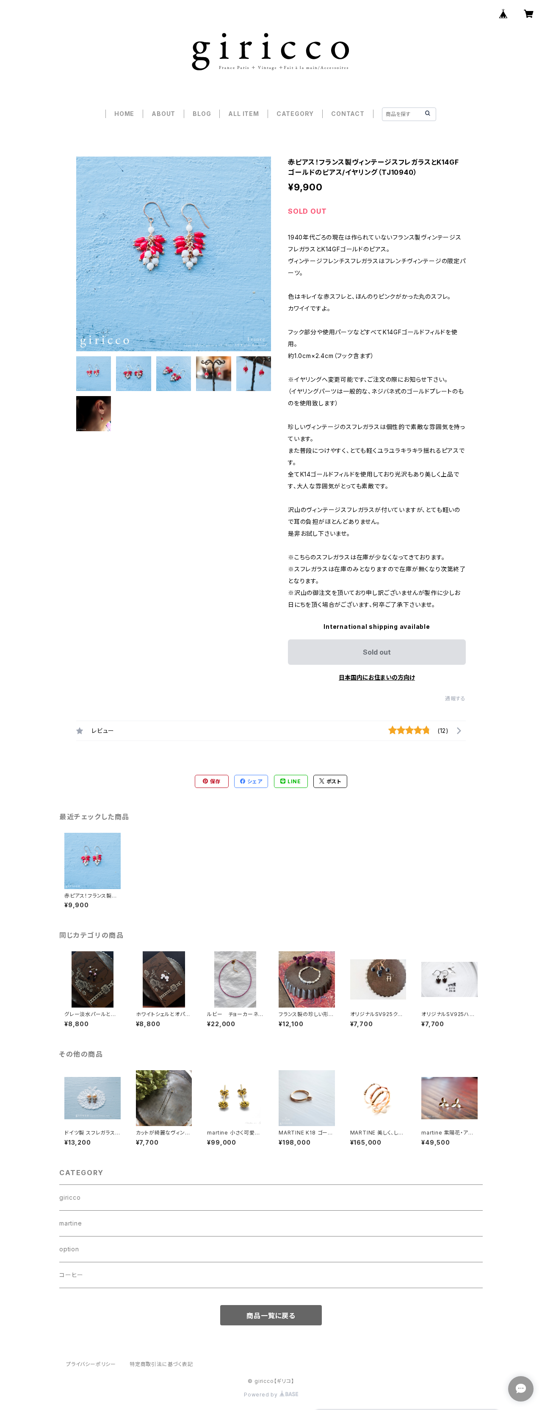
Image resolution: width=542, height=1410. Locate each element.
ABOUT (163, 113)
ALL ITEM (243, 113)
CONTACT (348, 113)
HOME (124, 113)
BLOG (202, 113)
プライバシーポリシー (91, 1364)
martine (70, 1223)
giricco (70, 1197)
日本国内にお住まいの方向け (377, 677)
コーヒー (71, 1274)
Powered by (261, 1394)
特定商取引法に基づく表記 (161, 1364)
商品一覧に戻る (271, 1315)
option (69, 1249)
